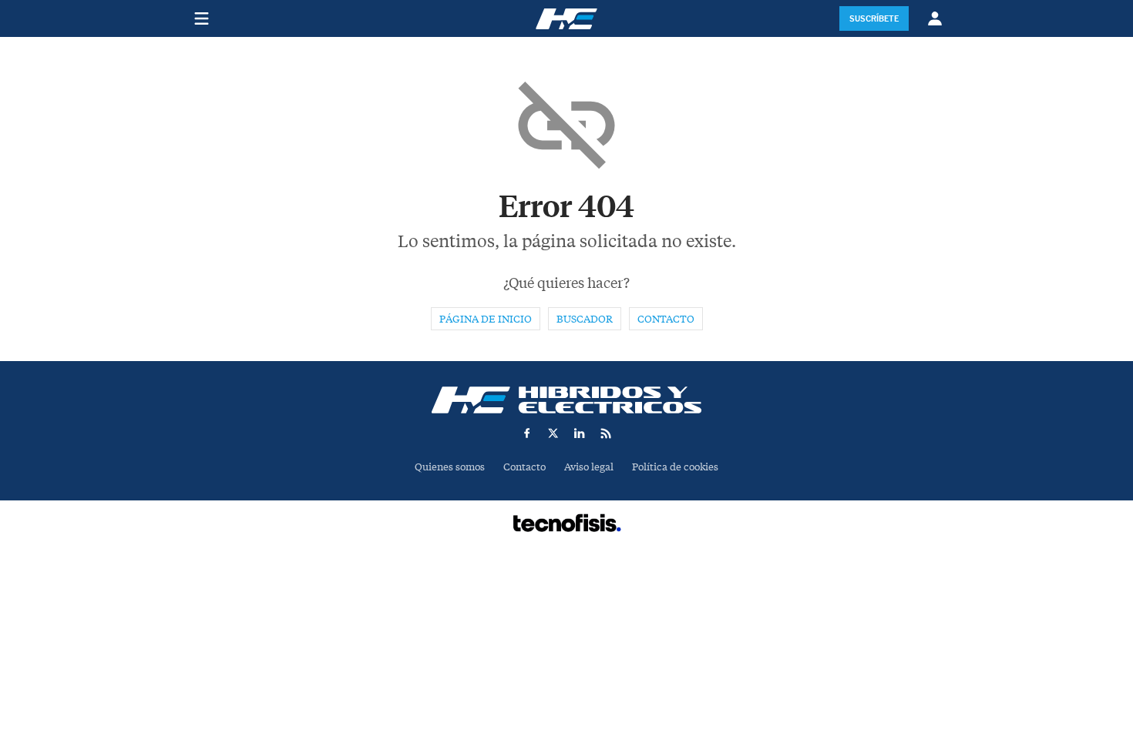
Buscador (584, 319)
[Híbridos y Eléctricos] (566, 400)
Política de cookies (675, 467)
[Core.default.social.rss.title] (606, 433)
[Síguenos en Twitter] (553, 433)
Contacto (665, 319)
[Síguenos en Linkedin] (579, 433)
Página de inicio (485, 319)
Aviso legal (589, 467)
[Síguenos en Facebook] (527, 433)
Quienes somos (450, 467)
